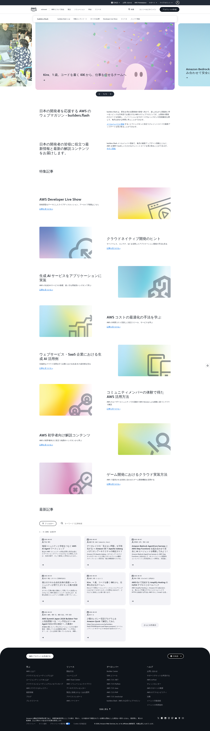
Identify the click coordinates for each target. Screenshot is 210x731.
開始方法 (70, 671)
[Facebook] (162, 718)
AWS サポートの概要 (155, 688)
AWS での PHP (112, 692)
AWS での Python (113, 684)
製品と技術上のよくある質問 (77, 692)
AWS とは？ (31, 671)
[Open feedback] (208, 365)
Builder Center (112, 671)
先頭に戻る (103, 709)
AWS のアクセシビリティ (157, 692)
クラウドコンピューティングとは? (39, 675)
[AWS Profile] (177, 2)
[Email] (183, 718)
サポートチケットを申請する (158, 675)
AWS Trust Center (73, 680)
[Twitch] (172, 718)
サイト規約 (43, 724)
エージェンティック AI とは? (37, 680)
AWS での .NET (112, 680)
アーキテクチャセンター (76, 688)
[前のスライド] (98, 94)
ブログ (29, 696)
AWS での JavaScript (115, 696)
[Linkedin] (165, 718)
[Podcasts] (179, 718)
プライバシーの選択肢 (57, 724)
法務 (148, 696)
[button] (58, 9)
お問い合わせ (152, 671)
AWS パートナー (72, 701)
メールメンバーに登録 (115, 124)
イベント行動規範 (154, 701)
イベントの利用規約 (155, 705)
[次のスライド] (111, 94)
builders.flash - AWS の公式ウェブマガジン (123, 701)
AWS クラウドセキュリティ (37, 688)
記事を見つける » (46, 209)
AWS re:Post (152, 680)
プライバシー (30, 724)
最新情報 (29, 692)
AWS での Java (112, 688)
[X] (158, 718)
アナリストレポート (74, 696)
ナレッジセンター (154, 684)
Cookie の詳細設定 (80, 724)
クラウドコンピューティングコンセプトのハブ (44, 684)
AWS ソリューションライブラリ (79, 684)
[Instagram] (169, 718)
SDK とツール (112, 675)
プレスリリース (32, 701)
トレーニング (71, 675)
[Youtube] (176, 718)
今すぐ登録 (111, 148)
